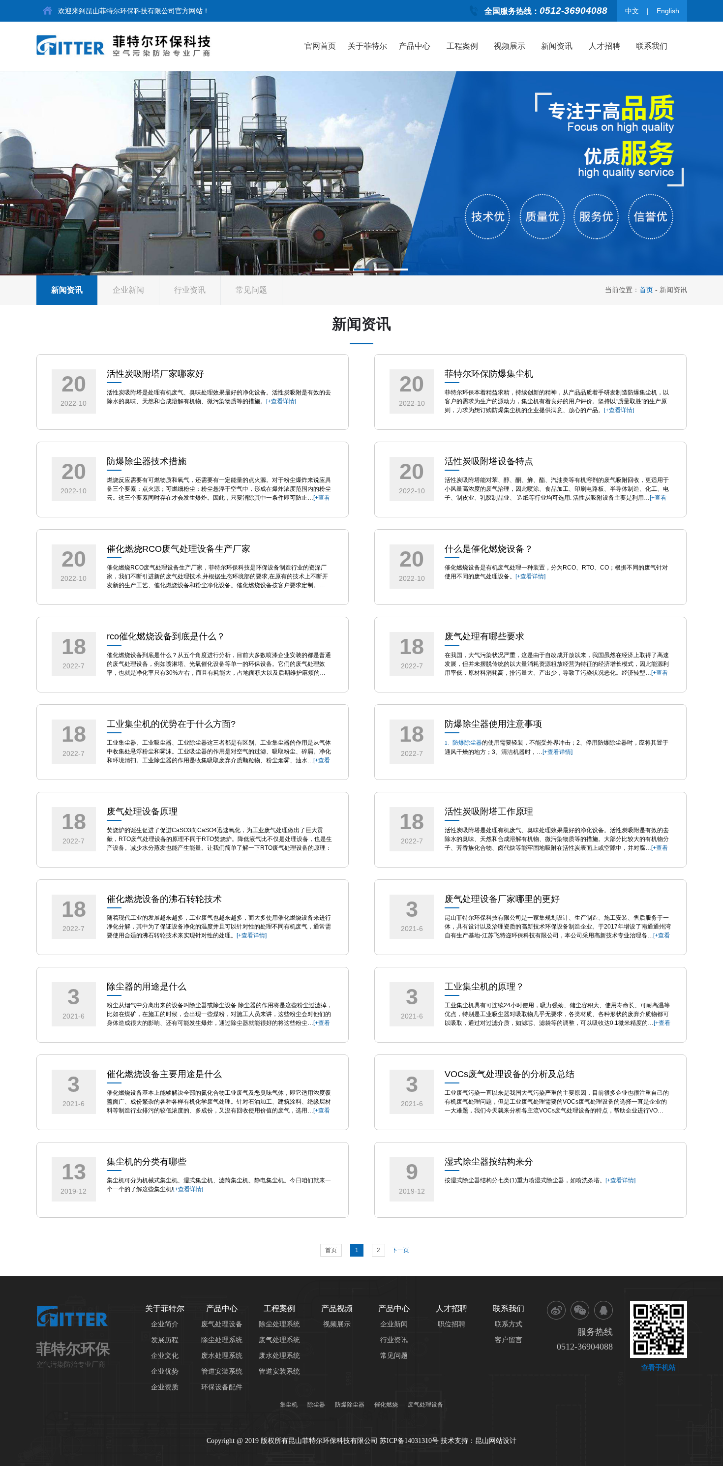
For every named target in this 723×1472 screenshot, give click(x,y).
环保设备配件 (221, 1387)
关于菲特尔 (367, 46)
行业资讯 (190, 290)
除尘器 (316, 1404)
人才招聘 (604, 46)
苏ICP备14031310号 (410, 1440)
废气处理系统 (279, 1340)
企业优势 (165, 1371)
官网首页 (320, 46)
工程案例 (462, 46)
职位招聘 (451, 1324)
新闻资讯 (556, 46)
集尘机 (289, 1404)
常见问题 (251, 290)
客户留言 (508, 1340)
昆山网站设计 (495, 1440)
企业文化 (165, 1355)
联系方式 (508, 1324)
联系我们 (651, 46)
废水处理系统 (221, 1355)
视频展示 (509, 46)
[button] (322, 269)
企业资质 (165, 1387)
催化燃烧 (386, 1404)
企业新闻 (128, 290)
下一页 (400, 1250)
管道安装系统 (221, 1371)
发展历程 (165, 1340)
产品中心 (414, 46)
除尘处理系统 (221, 1340)
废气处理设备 (221, 1324)
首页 (646, 290)
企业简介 (165, 1324)
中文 (632, 11)
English (668, 11)
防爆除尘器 (467, 742)
